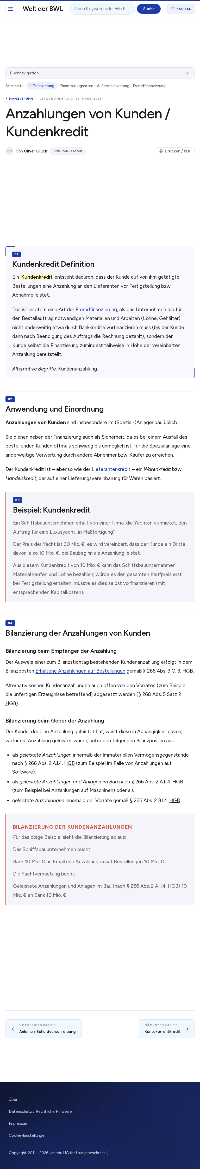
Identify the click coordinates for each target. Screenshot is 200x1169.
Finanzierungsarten (76, 86)
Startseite (14, 86)
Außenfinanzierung (113, 86)
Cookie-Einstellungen (28, 1135)
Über (13, 1099)
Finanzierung (43, 86)
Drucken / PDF (178, 151)
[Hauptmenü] (10, 9)
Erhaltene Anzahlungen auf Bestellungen (80, 671)
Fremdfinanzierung (149, 86)
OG (9, 151)
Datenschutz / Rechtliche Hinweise (40, 1111)
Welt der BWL (43, 8)
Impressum (18, 1123)
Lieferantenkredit (111, 469)
